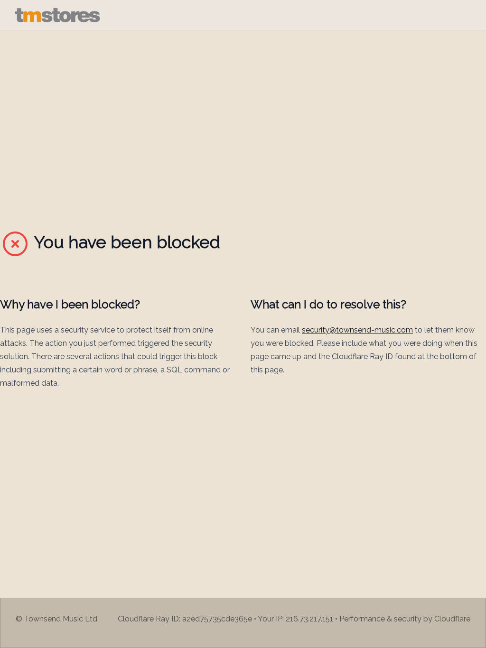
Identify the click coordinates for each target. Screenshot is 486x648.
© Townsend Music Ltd (56, 618)
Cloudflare (452, 618)
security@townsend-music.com (357, 329)
